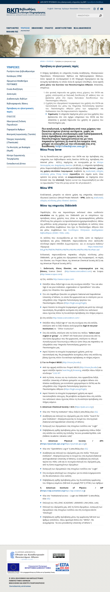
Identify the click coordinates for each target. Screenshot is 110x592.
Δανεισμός (11, 94)
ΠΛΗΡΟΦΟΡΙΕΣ (12, 28)
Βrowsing (77, 370)
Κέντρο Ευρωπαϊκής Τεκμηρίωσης (16, 157)
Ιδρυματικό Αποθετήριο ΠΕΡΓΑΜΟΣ (17, 83)
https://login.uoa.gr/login (75, 303)
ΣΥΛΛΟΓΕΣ (49, 28)
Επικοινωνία (84, 8)
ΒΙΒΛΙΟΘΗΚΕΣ (37, 28)
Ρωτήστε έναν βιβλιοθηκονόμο (21, 71)
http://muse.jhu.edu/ (71, 362)
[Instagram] (95, 9)
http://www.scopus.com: (63, 279)
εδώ (96, 412)
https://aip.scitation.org (53, 490)
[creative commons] (58, 556)
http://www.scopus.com (51, 274)
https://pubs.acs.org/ (84, 407)
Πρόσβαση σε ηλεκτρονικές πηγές (20, 110)
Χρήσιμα (65, 8)
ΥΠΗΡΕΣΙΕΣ (25, 28)
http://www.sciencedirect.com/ (66, 318)
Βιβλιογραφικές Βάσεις (17, 103)
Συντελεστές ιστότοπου (20, 586)
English (50, 8)
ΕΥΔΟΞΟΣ (11, 116)
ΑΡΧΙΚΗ (42, 61)
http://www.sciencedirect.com (78, 271)
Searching (66, 370)
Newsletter (74, 8)
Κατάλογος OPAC (14, 76)
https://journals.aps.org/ (53, 443)
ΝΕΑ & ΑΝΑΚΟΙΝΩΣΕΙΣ (82, 28)
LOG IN (56, 373)
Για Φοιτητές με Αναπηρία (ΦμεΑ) (18, 149)
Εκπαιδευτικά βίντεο (16, 163)
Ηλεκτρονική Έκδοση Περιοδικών (16, 123)
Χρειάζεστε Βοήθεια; (95, 2)
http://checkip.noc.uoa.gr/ (71, 146)
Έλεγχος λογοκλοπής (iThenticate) (16, 141)
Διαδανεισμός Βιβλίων (17, 98)
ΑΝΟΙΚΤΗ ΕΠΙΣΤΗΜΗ (63, 28)
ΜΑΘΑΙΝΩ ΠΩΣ (12, 31)
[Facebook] (98, 9)
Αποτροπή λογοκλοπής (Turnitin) (21, 134)
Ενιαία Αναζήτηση (15, 89)
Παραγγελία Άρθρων (16, 129)
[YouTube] (101, 9)
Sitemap (57, 8)
